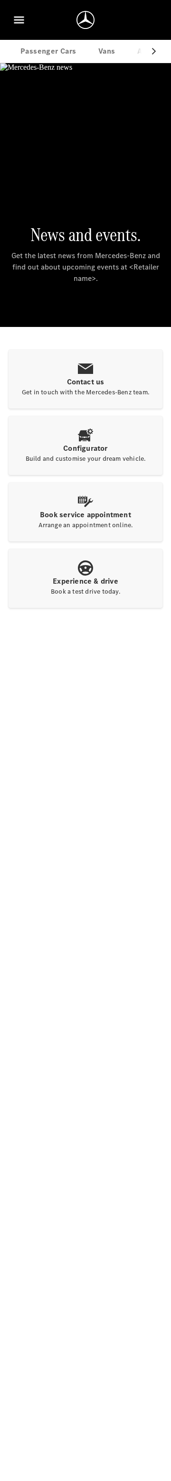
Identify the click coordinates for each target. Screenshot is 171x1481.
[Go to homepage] (85, 20)
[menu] (19, 19)
